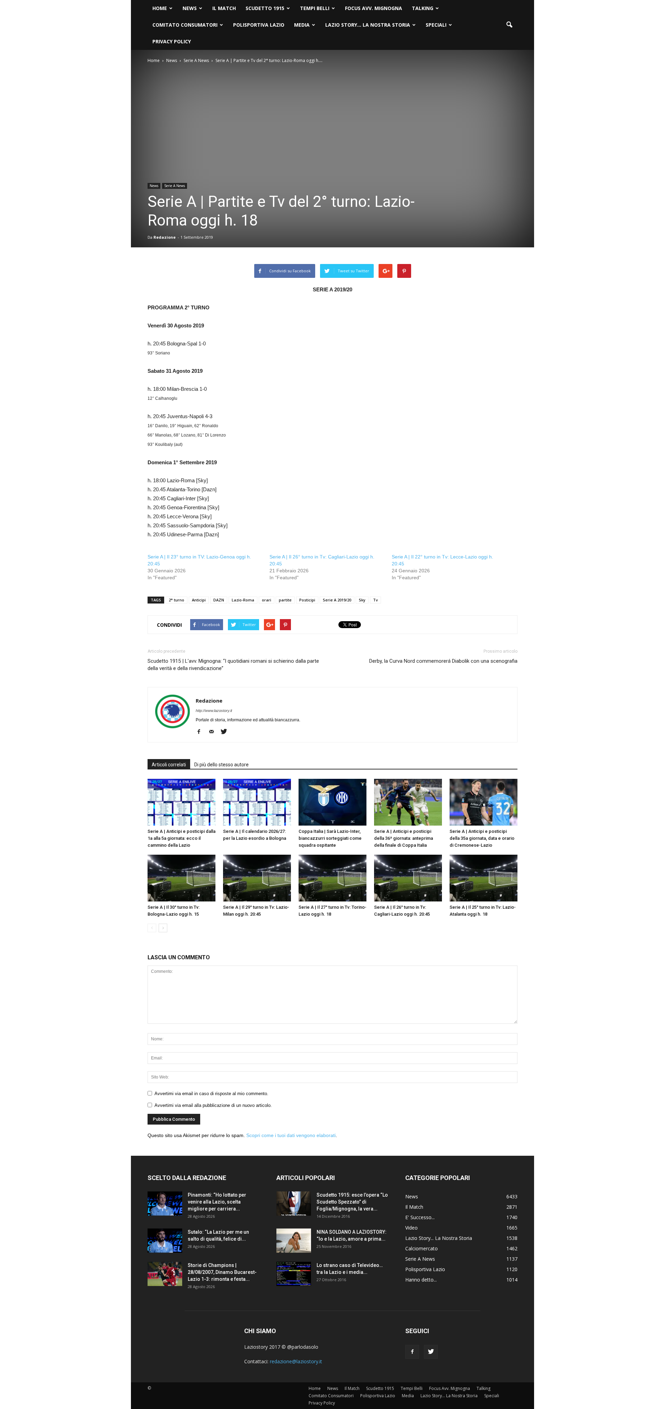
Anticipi (199, 599)
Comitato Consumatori (185, 24)
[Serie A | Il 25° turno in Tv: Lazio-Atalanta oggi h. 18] (483, 878)
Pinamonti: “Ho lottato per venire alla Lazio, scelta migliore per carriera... (217, 1202)
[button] (509, 25)
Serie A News (174, 185)
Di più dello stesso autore (221, 764)
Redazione (164, 237)
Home (159, 8)
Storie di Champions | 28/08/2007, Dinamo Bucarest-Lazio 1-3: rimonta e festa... (222, 1272)
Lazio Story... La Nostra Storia (438, 1238)
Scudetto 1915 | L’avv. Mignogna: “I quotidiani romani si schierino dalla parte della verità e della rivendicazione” (233, 664)
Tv (375, 599)
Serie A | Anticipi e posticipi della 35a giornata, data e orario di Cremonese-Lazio (482, 838)
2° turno (176, 599)
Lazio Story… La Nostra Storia (367, 24)
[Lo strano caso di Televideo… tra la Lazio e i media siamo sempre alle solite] (293, 1274)
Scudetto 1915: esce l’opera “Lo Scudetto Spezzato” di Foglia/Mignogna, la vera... (352, 1202)
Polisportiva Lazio (258, 24)
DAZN (218, 599)
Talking (422, 8)
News (190, 8)
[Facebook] (201, 732)
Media (302, 24)
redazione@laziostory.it (296, 1361)
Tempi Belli (314, 8)
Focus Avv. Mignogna (373, 8)
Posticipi (307, 599)
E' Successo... (420, 1217)
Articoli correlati (169, 764)
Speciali (436, 24)
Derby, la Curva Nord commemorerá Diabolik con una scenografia (443, 661)
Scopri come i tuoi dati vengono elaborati (291, 1135)
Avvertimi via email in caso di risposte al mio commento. (211, 1093)
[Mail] (214, 732)
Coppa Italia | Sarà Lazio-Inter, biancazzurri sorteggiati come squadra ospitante (330, 838)
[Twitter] (226, 732)
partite (285, 599)
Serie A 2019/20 (337, 599)
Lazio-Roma (243, 599)
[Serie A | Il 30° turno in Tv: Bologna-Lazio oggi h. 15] (181, 878)
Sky (362, 599)
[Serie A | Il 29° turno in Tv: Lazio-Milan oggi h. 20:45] (257, 878)
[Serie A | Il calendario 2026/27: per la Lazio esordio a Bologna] (257, 802)
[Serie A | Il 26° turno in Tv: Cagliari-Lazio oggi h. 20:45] (408, 878)
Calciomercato (421, 1248)
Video (411, 1227)
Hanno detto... (421, 1279)
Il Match (224, 8)
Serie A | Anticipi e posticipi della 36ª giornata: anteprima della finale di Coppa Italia (403, 838)
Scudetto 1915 (265, 8)
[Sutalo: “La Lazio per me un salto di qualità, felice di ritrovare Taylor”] (165, 1241)
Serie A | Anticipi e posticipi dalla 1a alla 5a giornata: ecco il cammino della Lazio (181, 838)
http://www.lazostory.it (214, 710)
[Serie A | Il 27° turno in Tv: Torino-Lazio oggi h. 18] (332, 878)
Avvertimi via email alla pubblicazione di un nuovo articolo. (213, 1105)
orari (266, 599)
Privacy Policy (171, 41)
